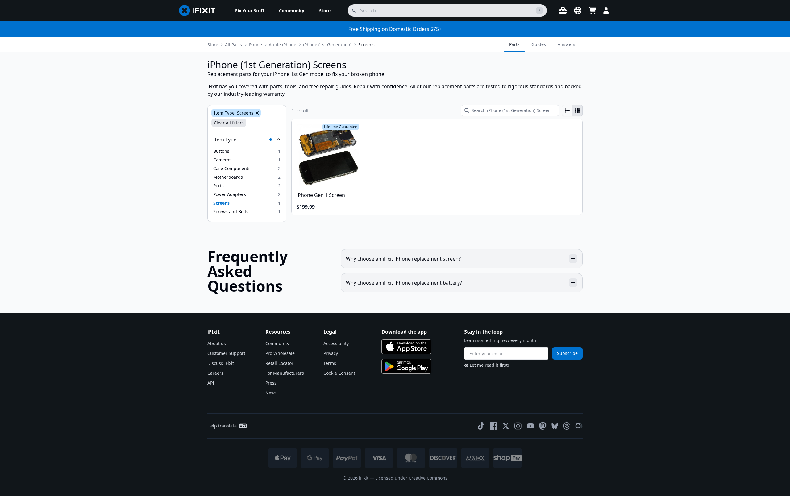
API (210, 383)
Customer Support (226, 353)
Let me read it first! (489, 365)
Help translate (222, 426)
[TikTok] (481, 426)
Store (212, 45)
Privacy (330, 353)
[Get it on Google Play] (406, 366)
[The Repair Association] (579, 426)
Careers (215, 373)
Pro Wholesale (280, 353)
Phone (255, 45)
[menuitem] (250, 10)
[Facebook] (493, 426)
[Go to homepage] (199, 10)
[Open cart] (592, 10)
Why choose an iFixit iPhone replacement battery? (404, 282)
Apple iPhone (282, 45)
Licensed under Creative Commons (411, 478)
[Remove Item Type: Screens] (256, 112)
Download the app (404, 331)
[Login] (606, 10)
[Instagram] (518, 426)
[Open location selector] (578, 10)
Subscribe (567, 353)
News (271, 393)
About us (216, 343)
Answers (566, 44)
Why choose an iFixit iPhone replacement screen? (403, 258)
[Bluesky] (554, 426)
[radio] (567, 110)
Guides (538, 44)
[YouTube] (530, 426)
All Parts (233, 45)
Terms (329, 363)
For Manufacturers (284, 373)
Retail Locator (279, 363)
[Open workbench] (563, 10)
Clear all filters (229, 123)
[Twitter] (505, 426)
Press (270, 383)
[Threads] (566, 426)
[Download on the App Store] (406, 346)
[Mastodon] (543, 426)
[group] (572, 110)
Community (277, 343)
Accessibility (336, 343)
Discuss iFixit (220, 363)
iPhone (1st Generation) (327, 45)
